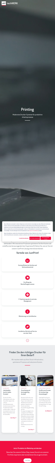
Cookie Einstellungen (24, 238)
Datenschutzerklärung (34, 230)
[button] (27, 340)
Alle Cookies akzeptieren (34, 238)
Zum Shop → (13, 417)
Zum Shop (27, 460)
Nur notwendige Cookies (45, 238)
